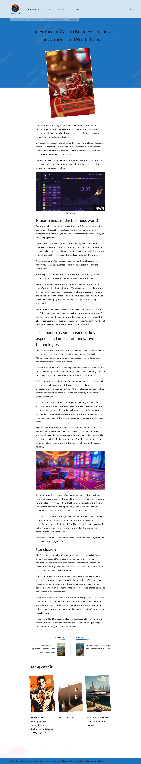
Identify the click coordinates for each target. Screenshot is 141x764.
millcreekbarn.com (30, 761)
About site (62, 9)
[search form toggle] (129, 9)
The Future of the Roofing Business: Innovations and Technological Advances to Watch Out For (43, 725)
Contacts (76, 9)
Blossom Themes (79, 761)
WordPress (99, 761)
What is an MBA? (67, 717)
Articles (48, 9)
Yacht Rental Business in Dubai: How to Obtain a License (98, 721)
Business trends (33, 9)
